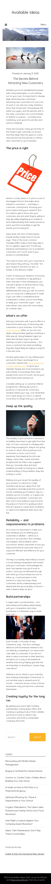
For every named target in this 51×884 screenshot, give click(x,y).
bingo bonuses (13, 330)
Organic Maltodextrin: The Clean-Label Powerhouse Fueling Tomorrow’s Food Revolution (24, 810)
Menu (43, 24)
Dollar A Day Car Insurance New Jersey (24, 853)
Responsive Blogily (19, 880)
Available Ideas (26, 12)
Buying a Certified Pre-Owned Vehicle (23, 771)
